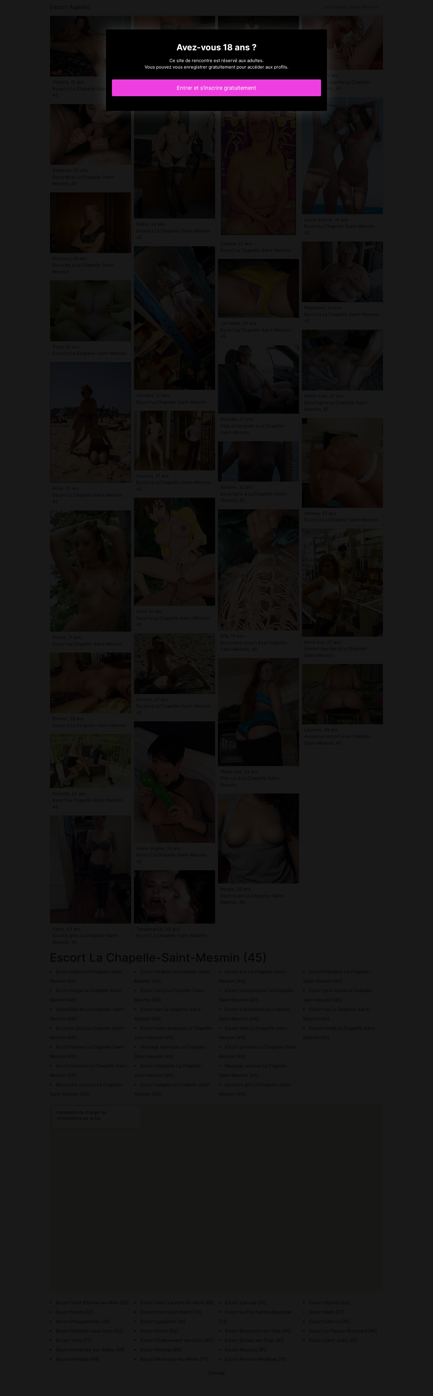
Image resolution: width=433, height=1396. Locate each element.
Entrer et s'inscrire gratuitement (216, 88)
